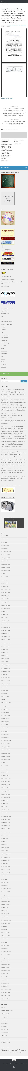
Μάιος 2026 (4, 542)
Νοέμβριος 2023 (6, 636)
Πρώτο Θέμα (4, 351)
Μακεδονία (3, 345)
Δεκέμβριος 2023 (6, 633)
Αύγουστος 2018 (6, 835)
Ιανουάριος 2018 (6, 857)
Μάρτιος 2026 (5, 548)
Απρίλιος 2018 (5, 847)
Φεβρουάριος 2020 (6, 778)
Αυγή (2, 316)
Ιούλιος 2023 (5, 649)
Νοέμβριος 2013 (6, 998)
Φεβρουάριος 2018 (6, 854)
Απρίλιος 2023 (5, 658)
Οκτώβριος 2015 (6, 932)
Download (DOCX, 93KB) (6, 98)
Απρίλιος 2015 (5, 945)
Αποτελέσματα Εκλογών (7, 1010)
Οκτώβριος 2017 (6, 866)
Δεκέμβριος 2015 (6, 926)
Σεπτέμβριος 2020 (6, 756)
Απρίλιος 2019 (5, 809)
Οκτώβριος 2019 (6, 791)
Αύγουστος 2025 (6, 570)
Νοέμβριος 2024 (6, 598)
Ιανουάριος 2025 (6, 592)
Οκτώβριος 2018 (6, 828)
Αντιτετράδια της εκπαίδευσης (7, 279)
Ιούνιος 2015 (5, 939)
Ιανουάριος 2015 (6, 954)
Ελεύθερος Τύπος (5, 335)
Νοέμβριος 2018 (6, 825)
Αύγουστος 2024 (6, 608)
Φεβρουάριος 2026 (6, 551)
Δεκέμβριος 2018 (6, 822)
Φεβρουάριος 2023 (6, 665)
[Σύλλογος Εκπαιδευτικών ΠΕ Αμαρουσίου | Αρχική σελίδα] (5, 2)
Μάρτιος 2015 (5, 948)
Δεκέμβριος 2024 (6, 595)
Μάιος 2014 (4, 980)
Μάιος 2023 (4, 655)
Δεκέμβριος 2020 (6, 746)
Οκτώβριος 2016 (6, 901)
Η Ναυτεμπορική (5, 343)
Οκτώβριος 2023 (6, 639)
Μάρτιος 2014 (5, 986)
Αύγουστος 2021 (6, 721)
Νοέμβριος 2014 (6, 961)
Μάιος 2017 (4, 879)
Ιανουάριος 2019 (6, 819)
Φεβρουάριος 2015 (6, 951)
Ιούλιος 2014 (5, 973)
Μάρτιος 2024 (5, 624)
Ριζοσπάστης (4, 353)
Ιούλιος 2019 (5, 800)
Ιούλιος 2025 (5, 573)
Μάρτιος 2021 (5, 737)
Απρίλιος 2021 (5, 734)
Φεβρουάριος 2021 (6, 740)
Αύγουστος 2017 (6, 872)
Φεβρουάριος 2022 (6, 702)
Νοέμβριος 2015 (6, 929)
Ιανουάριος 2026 (6, 554)
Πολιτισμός (4, 1035)
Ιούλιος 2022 (5, 687)
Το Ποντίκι (3, 329)
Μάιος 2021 (4, 731)
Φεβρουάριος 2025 (6, 589)
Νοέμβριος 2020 (6, 750)
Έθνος (2, 318)
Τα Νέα (2, 356)
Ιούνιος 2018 (5, 841)
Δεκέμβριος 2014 (6, 957)
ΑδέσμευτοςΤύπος (5, 313)
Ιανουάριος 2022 (6, 706)
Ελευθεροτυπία (4, 337)
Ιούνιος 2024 (5, 614)
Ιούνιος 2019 (5, 803)
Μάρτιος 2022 (5, 699)
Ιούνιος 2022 (5, 690)
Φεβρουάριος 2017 (6, 888)
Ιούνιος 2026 (5, 539)
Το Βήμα (3, 359)
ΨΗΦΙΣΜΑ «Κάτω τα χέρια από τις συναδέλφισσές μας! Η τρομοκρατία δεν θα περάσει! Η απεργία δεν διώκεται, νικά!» (13, 422)
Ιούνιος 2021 (5, 728)
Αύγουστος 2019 (6, 797)
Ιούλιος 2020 (5, 762)
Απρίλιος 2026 (5, 545)
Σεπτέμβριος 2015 (6, 935)
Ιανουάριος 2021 (6, 743)
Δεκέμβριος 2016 (6, 895)
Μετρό (2, 348)
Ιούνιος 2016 (5, 907)
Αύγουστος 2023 (6, 646)
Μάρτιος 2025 (5, 586)
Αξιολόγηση (6, 1050)
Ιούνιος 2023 (5, 652)
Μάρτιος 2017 (5, 885)
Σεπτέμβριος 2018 (6, 832)
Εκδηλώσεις (5, 1026)
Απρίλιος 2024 (5, 620)
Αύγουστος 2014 (6, 970)
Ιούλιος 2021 (5, 724)
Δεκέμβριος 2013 (6, 995)
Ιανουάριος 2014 (6, 992)
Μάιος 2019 (4, 806)
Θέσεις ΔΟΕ (5, 1029)
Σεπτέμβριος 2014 (6, 967)
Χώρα (2, 361)
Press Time (3, 364)
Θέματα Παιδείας (5, 286)
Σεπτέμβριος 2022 (6, 680)
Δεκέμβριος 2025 (6, 557)
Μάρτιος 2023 (5, 661)
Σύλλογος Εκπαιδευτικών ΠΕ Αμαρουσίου (16, 25)
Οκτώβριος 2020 (6, 753)
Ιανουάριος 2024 (6, 630)
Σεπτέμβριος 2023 (6, 643)
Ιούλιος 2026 (5, 535)
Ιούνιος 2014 (5, 976)
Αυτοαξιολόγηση (18, 1050)
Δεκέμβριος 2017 (6, 860)
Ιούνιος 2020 (5, 765)
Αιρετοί (3, 1007)
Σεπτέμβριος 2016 (6, 904)
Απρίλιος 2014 (5, 983)
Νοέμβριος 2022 (6, 674)
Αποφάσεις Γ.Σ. (5, 1013)
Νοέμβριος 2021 (6, 712)
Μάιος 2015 (4, 942)
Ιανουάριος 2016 (6, 923)
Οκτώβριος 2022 (6, 677)
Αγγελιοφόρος (4, 310)
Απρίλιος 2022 (5, 696)
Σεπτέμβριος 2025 (6, 567)
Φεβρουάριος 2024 (6, 627)
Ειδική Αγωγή (18, 1052)
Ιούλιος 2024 (5, 611)
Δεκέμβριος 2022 (6, 671)
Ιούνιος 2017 (5, 876)
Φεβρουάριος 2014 (6, 989)
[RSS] (26, 168)
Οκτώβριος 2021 (6, 715)
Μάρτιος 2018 (5, 850)
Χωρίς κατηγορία (6, 1042)
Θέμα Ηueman (23, 1063)
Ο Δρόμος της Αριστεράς (6, 324)
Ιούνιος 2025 (5, 576)
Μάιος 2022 (4, 693)
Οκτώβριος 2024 (6, 602)
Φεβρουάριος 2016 (6, 920)
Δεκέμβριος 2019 (6, 784)
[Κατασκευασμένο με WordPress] (10, 1063)
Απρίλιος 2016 (5, 913)
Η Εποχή (3, 327)
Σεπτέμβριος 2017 (6, 869)
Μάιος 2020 (4, 769)
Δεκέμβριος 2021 (6, 709)
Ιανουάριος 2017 (6, 891)
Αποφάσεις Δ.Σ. (4, 5)
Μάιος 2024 (4, 617)
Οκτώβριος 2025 (6, 564)
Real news (3, 367)
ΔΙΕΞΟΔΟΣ (4, 1023)
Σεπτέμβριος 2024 (6, 605)
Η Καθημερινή (4, 340)
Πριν (2, 332)
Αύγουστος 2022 (6, 683)
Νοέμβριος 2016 (6, 898)
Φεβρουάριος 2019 (6, 816)
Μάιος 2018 (4, 844)
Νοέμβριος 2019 (6, 787)
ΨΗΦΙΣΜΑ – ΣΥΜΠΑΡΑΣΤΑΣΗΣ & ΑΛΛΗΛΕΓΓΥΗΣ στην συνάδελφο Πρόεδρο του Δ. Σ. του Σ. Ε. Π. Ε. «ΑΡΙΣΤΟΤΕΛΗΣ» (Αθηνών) (13, 478)
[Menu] (26, 1)
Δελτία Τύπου (5, 1020)
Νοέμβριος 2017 (6, 863)
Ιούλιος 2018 (5, 838)
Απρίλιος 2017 (5, 882)
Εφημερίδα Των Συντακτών (7, 321)
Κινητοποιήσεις (5, 1032)
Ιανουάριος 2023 (6, 668)
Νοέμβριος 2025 (6, 561)
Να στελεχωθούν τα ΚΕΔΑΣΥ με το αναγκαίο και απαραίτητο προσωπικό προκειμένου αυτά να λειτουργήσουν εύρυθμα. (12, 415)
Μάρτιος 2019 (5, 813)
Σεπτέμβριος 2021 (6, 718)
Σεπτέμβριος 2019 (6, 794)
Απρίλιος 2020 (5, 772)
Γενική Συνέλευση (4, 1052)
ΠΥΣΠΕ (22, 1052)
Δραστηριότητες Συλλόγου (11, 1052)
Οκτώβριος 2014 (6, 964)
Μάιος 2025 (4, 580)
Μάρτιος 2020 (5, 775)
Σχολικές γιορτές (6, 1039)
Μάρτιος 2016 (5, 917)
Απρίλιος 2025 (5, 583)
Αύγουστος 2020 (6, 759)
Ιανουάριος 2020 (6, 781)
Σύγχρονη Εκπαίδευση (6, 276)
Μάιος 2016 (4, 910)
